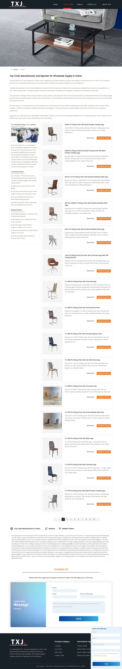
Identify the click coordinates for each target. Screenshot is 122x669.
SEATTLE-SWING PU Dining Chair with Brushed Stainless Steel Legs (86, 204)
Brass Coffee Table (84, 652)
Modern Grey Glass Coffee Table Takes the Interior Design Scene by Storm (24, 204)
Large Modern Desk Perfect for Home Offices (23, 187)
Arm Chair (58, 649)
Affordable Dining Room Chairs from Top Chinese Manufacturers (24, 215)
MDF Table (58, 652)
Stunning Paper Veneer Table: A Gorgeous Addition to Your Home (21, 226)
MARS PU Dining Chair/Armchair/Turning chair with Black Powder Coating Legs (85, 152)
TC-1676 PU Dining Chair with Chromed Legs (80, 464)
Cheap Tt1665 (82, 646)
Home (55, 4)
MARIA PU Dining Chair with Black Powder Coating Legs (84, 124)
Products (67, 4)
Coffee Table (59, 655)
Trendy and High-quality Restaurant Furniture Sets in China (23, 237)
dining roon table (83, 655)
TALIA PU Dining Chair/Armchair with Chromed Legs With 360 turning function (86, 256)
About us (105, 4)
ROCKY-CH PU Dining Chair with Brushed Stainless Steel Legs (86, 177)
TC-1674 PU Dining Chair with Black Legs (79, 438)
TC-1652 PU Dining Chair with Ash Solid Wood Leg (82, 360)
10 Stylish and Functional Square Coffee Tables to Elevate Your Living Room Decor (24, 193)
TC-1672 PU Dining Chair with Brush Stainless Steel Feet (84, 412)
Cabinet (58, 646)
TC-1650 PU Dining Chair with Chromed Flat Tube (82, 308)
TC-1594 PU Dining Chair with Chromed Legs (80, 281)
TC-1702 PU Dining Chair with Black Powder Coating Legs (85, 491)
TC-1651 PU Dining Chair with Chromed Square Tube (83, 334)
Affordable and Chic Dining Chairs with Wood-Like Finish (23, 220)
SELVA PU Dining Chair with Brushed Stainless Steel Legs (84, 229)
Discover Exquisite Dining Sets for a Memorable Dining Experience (22, 198)
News (79, 4)
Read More (90, 138)
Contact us (91, 4)
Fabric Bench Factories (85, 649)
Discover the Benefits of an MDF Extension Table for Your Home (24, 231)
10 (94, 519)
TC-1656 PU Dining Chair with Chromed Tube (81, 386)
